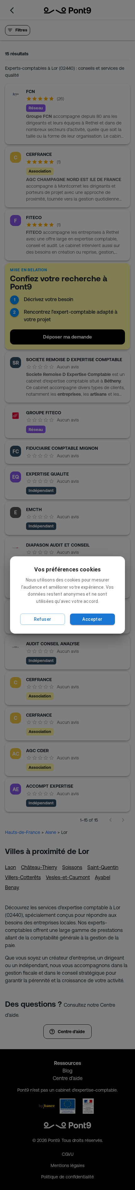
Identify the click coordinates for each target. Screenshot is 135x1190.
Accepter (92, 619)
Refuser (42, 619)
